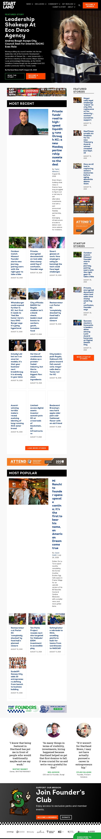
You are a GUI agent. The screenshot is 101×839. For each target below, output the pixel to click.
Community (53, 4)
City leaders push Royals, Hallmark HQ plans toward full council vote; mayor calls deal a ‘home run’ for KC (56, 364)
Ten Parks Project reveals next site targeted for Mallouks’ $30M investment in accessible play (36, 638)
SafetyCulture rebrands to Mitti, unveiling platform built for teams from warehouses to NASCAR (56, 638)
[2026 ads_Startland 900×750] (83, 205)
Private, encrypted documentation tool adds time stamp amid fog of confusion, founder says (89, 299)
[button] (32, 4)
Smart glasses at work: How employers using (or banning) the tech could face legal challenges (56, 261)
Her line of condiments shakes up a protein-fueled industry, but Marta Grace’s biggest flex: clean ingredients (36, 367)
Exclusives (39, 4)
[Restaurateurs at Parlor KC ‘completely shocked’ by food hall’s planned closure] (56, 294)
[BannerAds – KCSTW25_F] (37, 92)
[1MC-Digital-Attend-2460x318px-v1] (37, 462)
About (70, 7)
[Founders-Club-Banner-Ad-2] (37, 709)
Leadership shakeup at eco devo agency (20, 28)
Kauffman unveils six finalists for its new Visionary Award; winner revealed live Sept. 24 (89, 142)
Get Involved (67, 4)
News (28, 4)
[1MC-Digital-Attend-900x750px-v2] (83, 226)
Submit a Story (59, 7)
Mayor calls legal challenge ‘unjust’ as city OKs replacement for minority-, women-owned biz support (89, 109)
